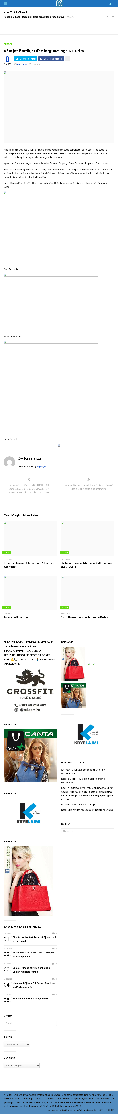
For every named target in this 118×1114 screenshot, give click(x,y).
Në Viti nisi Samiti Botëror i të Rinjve (78, 804)
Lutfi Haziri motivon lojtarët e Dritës (84, 617)
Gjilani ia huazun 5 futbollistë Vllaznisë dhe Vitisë (29, 564)
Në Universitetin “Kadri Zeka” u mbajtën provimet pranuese (29, 954)
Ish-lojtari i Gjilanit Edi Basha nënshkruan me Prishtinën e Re (30, 985)
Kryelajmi (22, 64)
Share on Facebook (53, 58)
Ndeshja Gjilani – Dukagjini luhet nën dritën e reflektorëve (34, 16)
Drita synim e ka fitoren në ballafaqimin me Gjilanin (86, 564)
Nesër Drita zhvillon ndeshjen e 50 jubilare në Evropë (87, 809)
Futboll (9, 44)
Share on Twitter (28, 58)
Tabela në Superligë (16, 617)
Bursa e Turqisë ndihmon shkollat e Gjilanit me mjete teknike (27, 969)
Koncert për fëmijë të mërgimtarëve (26, 999)
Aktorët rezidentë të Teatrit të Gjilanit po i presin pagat (30, 939)
